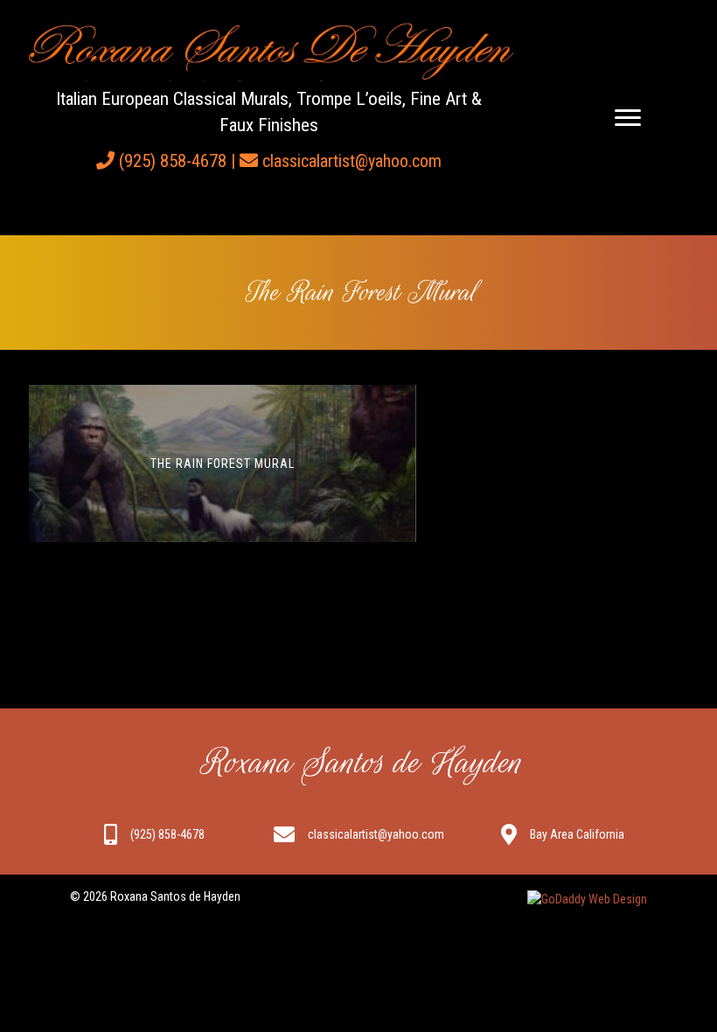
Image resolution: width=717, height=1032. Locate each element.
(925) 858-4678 (172, 160)
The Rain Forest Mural (222, 464)
